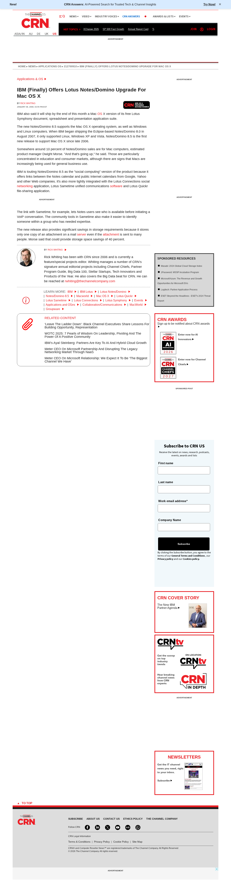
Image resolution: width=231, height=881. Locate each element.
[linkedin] (97, 827)
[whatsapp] (137, 827)
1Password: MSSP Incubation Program (180, 272)
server (81, 234)
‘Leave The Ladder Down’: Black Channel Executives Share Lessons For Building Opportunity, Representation (97, 325)
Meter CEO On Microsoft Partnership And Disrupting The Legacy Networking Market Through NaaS (91, 350)
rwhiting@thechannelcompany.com (90, 281)
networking (25, 186)
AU (30, 34)
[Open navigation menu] (62, 16)
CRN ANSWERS (131, 16)
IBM (70, 291)
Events (139, 300)
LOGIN (211, 29)
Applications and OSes (61, 304)
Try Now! (209, 4)
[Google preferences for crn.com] (136, 105)
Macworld (83, 296)
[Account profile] (202, 29)
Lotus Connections (86, 300)
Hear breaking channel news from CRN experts (166, 679)
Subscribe (163, 780)
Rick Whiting (27, 103)
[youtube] (117, 827)
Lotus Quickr (125, 296)
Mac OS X (103, 296)
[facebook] (87, 827)
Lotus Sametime (56, 300)
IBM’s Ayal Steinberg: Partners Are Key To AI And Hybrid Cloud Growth (96, 343)
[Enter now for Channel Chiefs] (169, 377)
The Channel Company (162, 818)
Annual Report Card (138, 29)
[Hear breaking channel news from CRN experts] (193, 681)
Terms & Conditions (79, 841)
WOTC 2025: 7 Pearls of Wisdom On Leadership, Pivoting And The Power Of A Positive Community (93, 335)
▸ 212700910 (69, 66)
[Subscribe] (193, 788)
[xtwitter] (107, 827)
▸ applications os (48, 66)
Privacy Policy (102, 841)
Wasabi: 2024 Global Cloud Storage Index (181, 266)
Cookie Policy (121, 841)
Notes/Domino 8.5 (58, 296)
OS (99, 114)
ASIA (17, 34)
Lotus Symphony (116, 300)
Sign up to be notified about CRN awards (183, 323)
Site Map (137, 841)
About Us (93, 818)
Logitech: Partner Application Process (179, 289)
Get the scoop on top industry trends (166, 660)
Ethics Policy (133, 818)
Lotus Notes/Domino (113, 291)
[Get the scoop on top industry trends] (193, 662)
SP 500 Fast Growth (113, 29)
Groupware (53, 309)
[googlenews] (127, 827)
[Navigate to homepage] (35, 28)
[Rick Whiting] (26, 265)
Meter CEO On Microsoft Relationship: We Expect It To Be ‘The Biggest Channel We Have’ (96, 359)
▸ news (31, 66)
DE (38, 34)
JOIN (193, 29)
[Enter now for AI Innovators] (169, 353)
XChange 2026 (91, 29)
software (116, 186)
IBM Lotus (86, 291)
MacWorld (136, 304)
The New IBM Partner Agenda (167, 606)
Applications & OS (30, 79)
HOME (22, 66)
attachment (111, 234)
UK (46, 34)
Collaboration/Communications (102, 304)
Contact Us (111, 818)
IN (23, 34)
